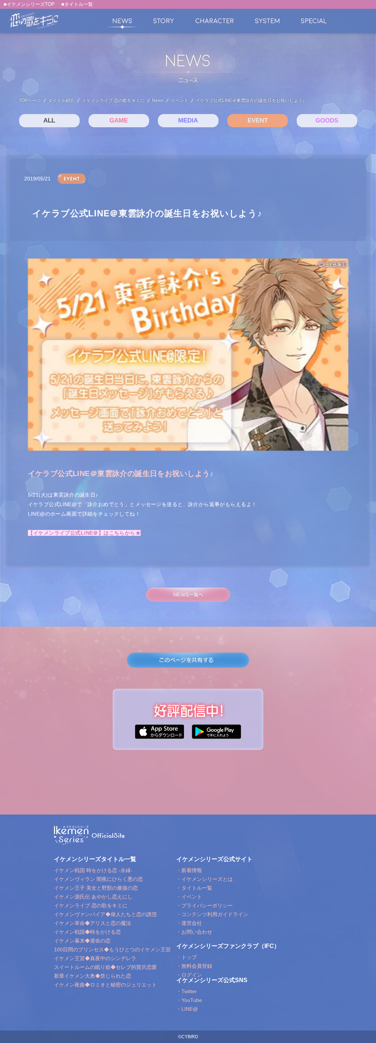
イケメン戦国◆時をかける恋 (87, 932)
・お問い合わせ (194, 932)
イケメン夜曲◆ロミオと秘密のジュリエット (105, 985)
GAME (118, 120)
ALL (49, 120)
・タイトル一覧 (194, 888)
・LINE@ (187, 1009)
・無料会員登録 (194, 966)
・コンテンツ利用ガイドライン (212, 914)
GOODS (326, 120)
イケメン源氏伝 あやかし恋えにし (93, 897)
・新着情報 (189, 870)
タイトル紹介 (61, 100)
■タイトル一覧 (77, 4)
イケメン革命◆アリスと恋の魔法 (92, 923)
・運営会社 (189, 923)
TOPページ (30, 100)
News (157, 100)
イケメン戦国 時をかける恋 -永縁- (93, 870)
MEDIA (188, 120)
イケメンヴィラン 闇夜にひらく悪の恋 (98, 879)
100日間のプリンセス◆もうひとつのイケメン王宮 (112, 949)
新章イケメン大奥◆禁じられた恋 (92, 976)
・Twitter (186, 991)
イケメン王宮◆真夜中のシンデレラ (95, 958)
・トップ (186, 957)
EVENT (257, 120)
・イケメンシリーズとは (204, 879)
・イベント (189, 897)
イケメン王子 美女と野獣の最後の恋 (96, 888)
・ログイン (189, 975)
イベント (179, 100)
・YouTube (189, 1000)
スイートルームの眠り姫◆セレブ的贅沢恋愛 (105, 967)
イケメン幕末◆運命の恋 (82, 941)
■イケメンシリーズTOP (29, 4)
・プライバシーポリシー (204, 905)
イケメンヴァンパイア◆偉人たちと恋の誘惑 (105, 914)
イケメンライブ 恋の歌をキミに (113, 100)
